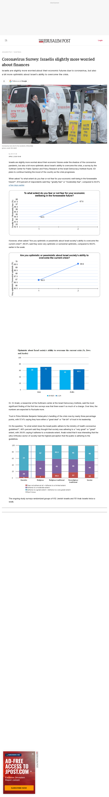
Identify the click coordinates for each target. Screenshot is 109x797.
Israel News (17, 52)
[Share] (4, 81)
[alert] (19, 772)
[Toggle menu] (6, 40)
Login (100, 40)
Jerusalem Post (7, 52)
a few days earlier (16, 185)
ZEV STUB (14, 154)
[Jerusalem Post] (54, 41)
